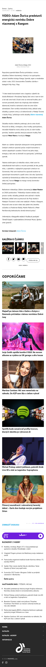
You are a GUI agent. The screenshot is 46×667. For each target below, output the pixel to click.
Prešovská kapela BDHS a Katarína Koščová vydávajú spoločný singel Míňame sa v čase (23, 611)
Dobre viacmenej (36, 114)
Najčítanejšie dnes (10, 584)
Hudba (4, 627)
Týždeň (22, 584)
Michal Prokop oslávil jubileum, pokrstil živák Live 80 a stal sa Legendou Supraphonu (23, 596)
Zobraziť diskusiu (10, 525)
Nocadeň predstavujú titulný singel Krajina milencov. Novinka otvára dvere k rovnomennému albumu (23, 590)
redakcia (18, 10)
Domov (4, 9)
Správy (10, 9)
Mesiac (29, 584)
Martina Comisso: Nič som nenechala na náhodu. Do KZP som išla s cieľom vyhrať (23, 617)
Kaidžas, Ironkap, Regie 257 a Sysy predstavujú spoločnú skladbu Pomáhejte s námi (21, 548)
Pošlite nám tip (33, 260)
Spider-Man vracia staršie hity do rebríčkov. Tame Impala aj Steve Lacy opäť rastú (21, 567)
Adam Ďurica (21, 231)
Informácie (7, 640)
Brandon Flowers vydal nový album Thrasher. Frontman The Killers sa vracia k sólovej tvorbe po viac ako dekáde (22, 603)
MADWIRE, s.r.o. (13, 659)
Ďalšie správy (9, 579)
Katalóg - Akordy (9, 635)
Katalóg (5, 631)
